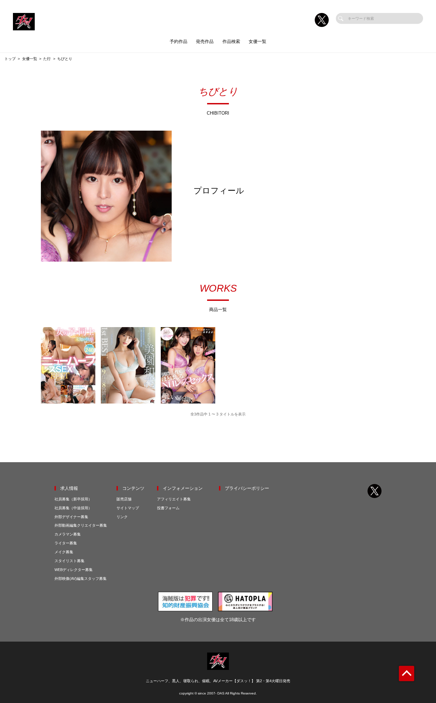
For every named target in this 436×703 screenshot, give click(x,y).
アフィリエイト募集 (174, 499)
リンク (122, 517)
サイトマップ (127, 508)
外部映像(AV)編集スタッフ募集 (80, 578)
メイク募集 (63, 552)
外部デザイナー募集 (71, 517)
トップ (10, 59)
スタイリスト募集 (69, 561)
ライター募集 (65, 543)
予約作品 (178, 41)
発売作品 (205, 41)
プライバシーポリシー (247, 488)
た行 (47, 59)
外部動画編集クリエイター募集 (80, 525)
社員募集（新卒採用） (73, 499)
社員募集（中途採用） (73, 508)
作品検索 (231, 41)
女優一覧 (257, 41)
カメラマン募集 (67, 534)
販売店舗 (123, 499)
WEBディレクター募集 (73, 570)
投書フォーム (168, 508)
